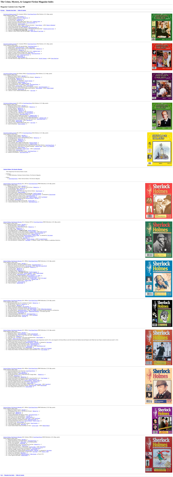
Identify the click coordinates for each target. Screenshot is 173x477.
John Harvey (29, 120)
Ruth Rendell (43, 385)
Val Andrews (30, 111)
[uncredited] (27, 240)
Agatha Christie (49, 88)
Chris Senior (50, 235)
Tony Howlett (28, 265)
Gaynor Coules (19, 85)
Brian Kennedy (39, 190)
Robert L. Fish (45, 451)
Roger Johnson (39, 25)
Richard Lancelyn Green (48, 28)
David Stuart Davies (32, 14)
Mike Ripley (23, 424)
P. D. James (32, 274)
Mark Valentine (33, 309)
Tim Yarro (20, 111)
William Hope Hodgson (46, 309)
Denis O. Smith (35, 235)
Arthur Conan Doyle (17, 338)
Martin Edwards (32, 385)
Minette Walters (46, 425)
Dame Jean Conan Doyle (41, 265)
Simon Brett (42, 446)
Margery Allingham (50, 25)
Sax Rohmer (44, 197)
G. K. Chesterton (50, 146)
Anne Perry (47, 384)
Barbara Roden (25, 26)
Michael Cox (25, 17)
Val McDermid (36, 148)
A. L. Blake (30, 30)
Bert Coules (28, 418)
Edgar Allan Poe (54, 58)
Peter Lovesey (43, 231)
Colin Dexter (31, 47)
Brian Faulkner (39, 337)
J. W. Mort (28, 415)
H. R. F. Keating (47, 348)
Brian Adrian (30, 346)
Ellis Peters (37, 418)
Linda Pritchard (34, 333)
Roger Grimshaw (21, 23)
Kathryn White (19, 141)
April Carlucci (25, 136)
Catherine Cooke (36, 21)
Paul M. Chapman (43, 58)
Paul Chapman (20, 16)
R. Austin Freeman (43, 239)
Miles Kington (33, 454)
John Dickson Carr (41, 346)
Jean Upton (40, 31)
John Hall (23, 76)
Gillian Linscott (29, 417)
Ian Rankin (35, 315)
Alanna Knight (52, 194)
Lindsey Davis (29, 85)
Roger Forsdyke (34, 344)
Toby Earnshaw (25, 306)
